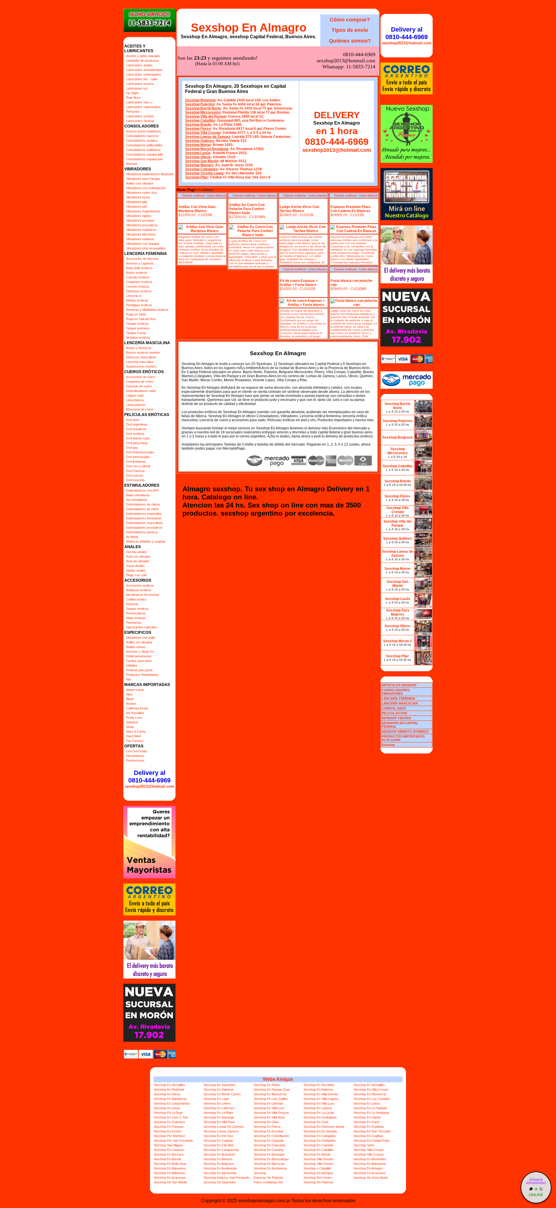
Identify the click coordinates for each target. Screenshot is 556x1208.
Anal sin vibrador (137, 561)
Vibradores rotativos (140, 239)
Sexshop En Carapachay (221, 1150)
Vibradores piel (136, 206)
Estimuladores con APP (142, 490)
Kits (128, 679)
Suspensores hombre (141, 366)
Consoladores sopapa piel (144, 159)
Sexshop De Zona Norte (371, 1177)
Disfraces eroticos (139, 291)
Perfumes (133, 111)
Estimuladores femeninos (143, 518)
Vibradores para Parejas (143, 178)
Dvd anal (132, 419)
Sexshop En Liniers (217, 1103)
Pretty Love (134, 717)
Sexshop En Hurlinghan (319, 1117)
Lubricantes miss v (139, 102)
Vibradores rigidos (138, 216)
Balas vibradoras (138, 495)
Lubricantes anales (139, 65)
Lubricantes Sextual (140, 121)
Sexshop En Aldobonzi (169, 1173)
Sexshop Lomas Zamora (221, 1131)
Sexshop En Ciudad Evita (371, 1140)
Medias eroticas (137, 300)
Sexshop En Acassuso (369, 1173)
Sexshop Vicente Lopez (204, 173)
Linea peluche (135, 404)
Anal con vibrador (138, 556)
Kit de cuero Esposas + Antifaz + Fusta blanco (299, 283)
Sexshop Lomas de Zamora (207, 137)
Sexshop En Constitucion (271, 1136)
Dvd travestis (135, 480)
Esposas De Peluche (268, 1177)
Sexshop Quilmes (199, 141)
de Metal (132, 537)
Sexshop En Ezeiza (167, 1131)
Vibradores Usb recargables (146, 248)
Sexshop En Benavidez (370, 1159)
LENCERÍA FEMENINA (398, 698)
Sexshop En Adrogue (318, 1173)
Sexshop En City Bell (218, 1145)
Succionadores (136, 499)
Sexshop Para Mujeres (397, 612)
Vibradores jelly (136, 202)
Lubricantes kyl (136, 88)
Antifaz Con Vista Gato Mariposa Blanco (196, 209)
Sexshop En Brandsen (219, 1154)
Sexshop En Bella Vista (170, 1163)
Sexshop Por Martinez (169, 1136)
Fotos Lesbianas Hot (268, 1182)
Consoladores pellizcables (144, 145)
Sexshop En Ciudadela (319, 1140)
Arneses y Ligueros (139, 263)
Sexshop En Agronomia (220, 1173)
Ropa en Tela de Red (141, 319)
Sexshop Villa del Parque (205, 116)
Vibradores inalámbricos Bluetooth (150, 174)
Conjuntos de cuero (139, 381)
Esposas (132, 604)
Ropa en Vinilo (136, 314)
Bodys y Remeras (138, 348)
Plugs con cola (136, 575)
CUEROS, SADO (394, 708)
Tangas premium (137, 328)
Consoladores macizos (142, 136)
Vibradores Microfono (141, 234)
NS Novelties (135, 713)
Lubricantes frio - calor (142, 79)
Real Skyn (133, 97)
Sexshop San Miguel (168, 1145)
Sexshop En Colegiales (319, 1136)
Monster (132, 163)
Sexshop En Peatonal (169, 1089)
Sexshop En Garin (366, 1122)
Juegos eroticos (137, 608)
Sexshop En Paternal (218, 1089)
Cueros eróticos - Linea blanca (204, 195)
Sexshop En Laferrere (219, 1108)
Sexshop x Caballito (317, 1168)
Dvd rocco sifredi (138, 466)
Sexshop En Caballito (318, 1150)
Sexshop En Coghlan (368, 1136)
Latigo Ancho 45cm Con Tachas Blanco (299, 209)
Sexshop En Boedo (316, 1154)
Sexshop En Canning (268, 1150)
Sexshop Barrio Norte (203, 108)
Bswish (131, 703)
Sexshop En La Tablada (370, 1108)
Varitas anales (136, 570)
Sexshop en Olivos (167, 1094)
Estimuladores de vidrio (142, 509)
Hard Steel (133, 736)
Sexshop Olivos (198, 157)
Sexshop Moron (198, 145)
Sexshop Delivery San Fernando (226, 1177)
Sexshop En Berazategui (271, 1159)
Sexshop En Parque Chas (272, 1089)
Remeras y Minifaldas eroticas (147, 309)
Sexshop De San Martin (170, 1182)
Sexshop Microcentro (202, 112)
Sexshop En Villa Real (269, 1117)
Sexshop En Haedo (367, 1117)
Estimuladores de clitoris (143, 504)
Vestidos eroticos (138, 337)
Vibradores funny (138, 197)
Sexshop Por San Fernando (173, 1140)
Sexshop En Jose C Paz (171, 1117)
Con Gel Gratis (136, 751)
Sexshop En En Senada (320, 1131)
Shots (130, 727)
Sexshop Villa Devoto (318, 1159)
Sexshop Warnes (199, 165)
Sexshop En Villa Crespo (371, 1089)
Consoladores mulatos (142, 140)
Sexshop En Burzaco (169, 1154)
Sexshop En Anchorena (270, 1168)
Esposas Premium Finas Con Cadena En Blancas (350, 209)
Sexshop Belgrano (200, 100)
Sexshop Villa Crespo (202, 133)
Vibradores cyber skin (141, 192)
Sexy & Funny (136, 731)
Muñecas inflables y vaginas (146, 541)
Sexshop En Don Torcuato (372, 1131)
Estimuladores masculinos (144, 523)
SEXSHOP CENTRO (396, 718)
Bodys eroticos (136, 272)
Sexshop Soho (364, 1145)
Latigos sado (135, 395)
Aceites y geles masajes (143, 56)
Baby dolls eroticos (139, 268)
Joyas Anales (135, 565)
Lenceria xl (133, 296)
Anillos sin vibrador (139, 642)
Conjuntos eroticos (139, 282)
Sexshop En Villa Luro (318, 1103)
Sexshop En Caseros (169, 1150)
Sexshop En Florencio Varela (323, 1126)
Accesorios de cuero (140, 377)
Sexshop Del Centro (317, 1177)
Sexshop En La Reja (168, 1112)
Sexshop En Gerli (315, 1122)
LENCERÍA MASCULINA (400, 703)
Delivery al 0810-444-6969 (149, 776)
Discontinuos (135, 756)
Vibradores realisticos (141, 229)
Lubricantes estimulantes (143, 74)
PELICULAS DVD (394, 713)
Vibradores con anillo (140, 637)
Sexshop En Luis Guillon (271, 1099)
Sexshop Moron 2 (397, 641)
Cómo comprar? (350, 20)
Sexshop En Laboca (317, 1108)
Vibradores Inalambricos (143, 211)
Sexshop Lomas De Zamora (223, 1126)
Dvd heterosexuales (140, 452)
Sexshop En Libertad (268, 1103)
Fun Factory (134, 740)
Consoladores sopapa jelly (144, 154)
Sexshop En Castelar (318, 1145)
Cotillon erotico (136, 599)
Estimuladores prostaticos (144, 527)
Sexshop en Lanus (167, 1108)
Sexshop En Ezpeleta (369, 1126)
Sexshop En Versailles (169, 1085)
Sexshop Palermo (199, 104)
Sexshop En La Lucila (318, 1112)
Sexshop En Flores (267, 1126)
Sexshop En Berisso (218, 1159)
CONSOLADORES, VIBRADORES (396, 691)
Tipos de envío (350, 30)
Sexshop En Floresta (168, 1126)
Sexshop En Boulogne (269, 1154)
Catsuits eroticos (138, 277)
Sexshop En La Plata (218, 1112)
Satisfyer (132, 722)
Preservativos (136, 613)
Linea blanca (135, 400)
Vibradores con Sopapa (142, 243)
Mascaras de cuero (139, 409)
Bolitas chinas (135, 647)
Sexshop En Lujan (216, 1099)
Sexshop (260, 1173)
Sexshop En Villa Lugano (320, 1099)
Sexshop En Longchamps (172, 1103)
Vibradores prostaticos (142, 225)
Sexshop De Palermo (318, 1182)
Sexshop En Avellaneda (220, 1168)
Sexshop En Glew (266, 1122)
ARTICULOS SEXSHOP (399, 685)
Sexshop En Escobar (269, 1131)
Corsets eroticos (137, 286)
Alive (129, 694)
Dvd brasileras (136, 429)
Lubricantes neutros (140, 83)
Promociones (135, 760)
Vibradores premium (140, 220)
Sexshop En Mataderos (170, 1099)
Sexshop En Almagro (248, 27)
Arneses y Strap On (140, 651)
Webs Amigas (278, 1079)
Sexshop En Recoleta (318, 1085)
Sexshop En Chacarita (269, 1145)
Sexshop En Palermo (318, 1089)
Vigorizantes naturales (141, 627)
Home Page (186, 190)
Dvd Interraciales (138, 457)
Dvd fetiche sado (138, 438)
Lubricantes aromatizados (144, 70)
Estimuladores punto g (141, 532)
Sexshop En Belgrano (219, 1163)
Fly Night (132, 93)
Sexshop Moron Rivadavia (206, 149)
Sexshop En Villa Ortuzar (271, 1112)
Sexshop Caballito (200, 120)
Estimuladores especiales (144, 513)
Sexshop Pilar (196, 177)
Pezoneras (133, 622)
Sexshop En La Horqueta (371, 1112)
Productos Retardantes (142, 674)
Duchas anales (136, 552)
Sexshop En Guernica (169, 1122)
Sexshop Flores (198, 129)
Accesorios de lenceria (142, 258)
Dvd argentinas (136, 424)
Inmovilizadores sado (141, 391)
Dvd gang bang (136, 443)
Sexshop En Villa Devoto (320, 1094)
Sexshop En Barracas (269, 1163)
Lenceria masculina (139, 362)
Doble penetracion (138, 656)
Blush (130, 699)
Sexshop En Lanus (367, 1103)
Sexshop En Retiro (267, 1085)
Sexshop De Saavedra (219, 1182)
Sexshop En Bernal (167, 1159)
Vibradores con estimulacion (146, 188)
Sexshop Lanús (198, 153)
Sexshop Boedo (198, 125)
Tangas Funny (136, 333)
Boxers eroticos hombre (143, 352)
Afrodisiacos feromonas (142, 594)
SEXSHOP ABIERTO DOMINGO (405, 731)
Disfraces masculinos (141, 357)
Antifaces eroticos (138, 590)
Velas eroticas (136, 618)
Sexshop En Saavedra (219, 1085)
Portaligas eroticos (139, 305)
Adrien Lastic (135, 689)
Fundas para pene (139, 661)
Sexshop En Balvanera (370, 1163)
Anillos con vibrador (139, 183)
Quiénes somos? (350, 41)
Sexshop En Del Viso (218, 1136)
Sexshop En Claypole (269, 1140)
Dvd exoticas (135, 433)
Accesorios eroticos (140, 585)
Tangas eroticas (137, 323)
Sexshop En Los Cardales (372, 1099)
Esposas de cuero (139, 386)
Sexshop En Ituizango (219, 1117)
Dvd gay (132, 447)
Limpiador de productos (142, 60)
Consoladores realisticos (143, 150)
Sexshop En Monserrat (270, 1094)
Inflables (132, 665)
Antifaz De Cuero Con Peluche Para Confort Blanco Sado (247, 209)
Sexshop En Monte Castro (222, 1094)
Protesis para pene (139, 670)
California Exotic (137, 708)
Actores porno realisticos (143, 131)
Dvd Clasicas (135, 470)
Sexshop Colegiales (201, 169)
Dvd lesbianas (136, 461)
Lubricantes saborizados (143, 107)
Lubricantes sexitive (140, 116)
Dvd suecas (134, 475)
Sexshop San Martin (201, 161)
